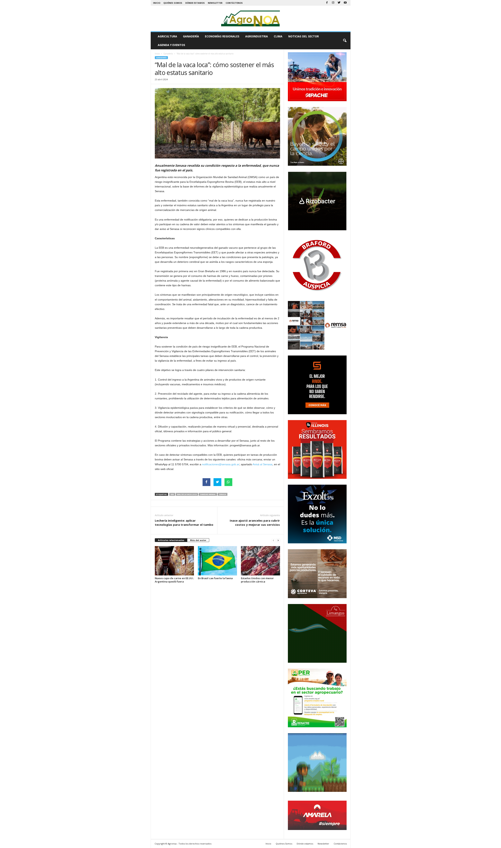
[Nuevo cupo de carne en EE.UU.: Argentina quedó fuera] (174, 560)
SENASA (222, 494)
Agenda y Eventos (171, 45)
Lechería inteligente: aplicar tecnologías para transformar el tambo (184, 523)
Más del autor (198, 540)
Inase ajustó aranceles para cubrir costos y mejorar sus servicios (255, 523)
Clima (278, 36)
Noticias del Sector (303, 36)
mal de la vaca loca (187, 494)
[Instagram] (333, 3)
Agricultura (167, 36)
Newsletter (215, 2)
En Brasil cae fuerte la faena (215, 578)
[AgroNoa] (251, 18)
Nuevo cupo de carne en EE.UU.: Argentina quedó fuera (174, 579)
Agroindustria (256, 36)
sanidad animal (208, 494)
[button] (344, 40)
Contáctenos (234, 2)
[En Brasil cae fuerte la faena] (217, 560)
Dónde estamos (195, 2)
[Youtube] (345, 3)
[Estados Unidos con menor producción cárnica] (260, 560)
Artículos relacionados (171, 540)
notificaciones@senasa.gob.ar (220, 464)
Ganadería (191, 36)
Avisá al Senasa (262, 464)
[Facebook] (327, 3)
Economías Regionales (222, 36)
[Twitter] (339, 3)
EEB (172, 494)
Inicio (156, 2)
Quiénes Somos (172, 2)
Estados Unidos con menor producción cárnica (257, 579)
